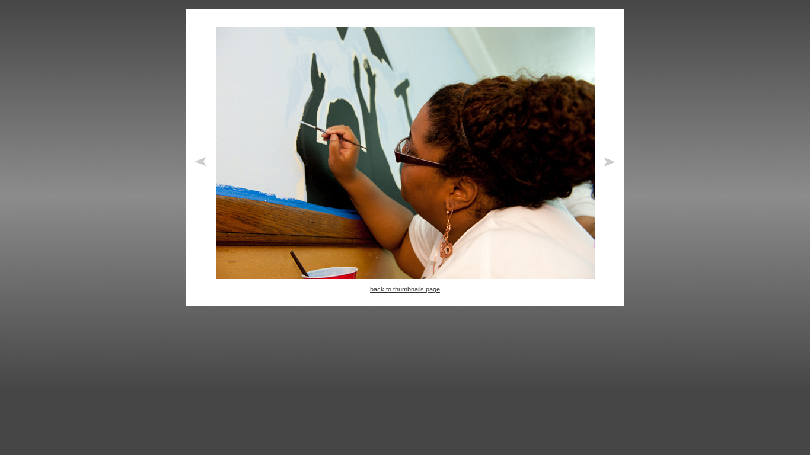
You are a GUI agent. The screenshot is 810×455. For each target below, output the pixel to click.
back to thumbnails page (405, 289)
